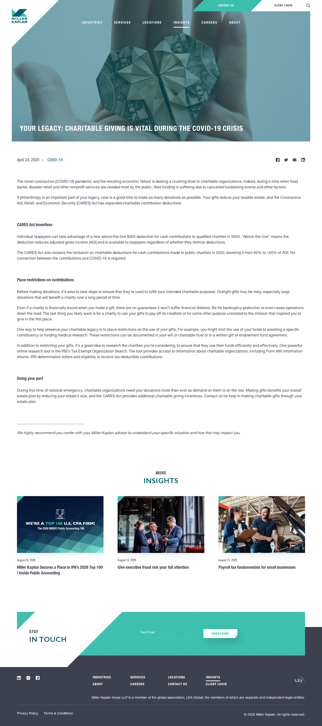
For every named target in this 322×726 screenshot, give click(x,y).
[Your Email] (168, 633)
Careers (209, 23)
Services (122, 23)
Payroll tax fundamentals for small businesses (257, 568)
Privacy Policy (27, 713)
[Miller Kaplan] (19, 16)
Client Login (283, 5)
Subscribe (220, 634)
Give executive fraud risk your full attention (153, 568)
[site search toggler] (308, 6)
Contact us (226, 5)
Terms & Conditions (58, 713)
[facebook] (38, 678)
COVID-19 (55, 160)
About (235, 23)
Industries (92, 23)
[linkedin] (19, 678)
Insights (181, 23)
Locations (152, 23)
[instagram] (28, 678)
